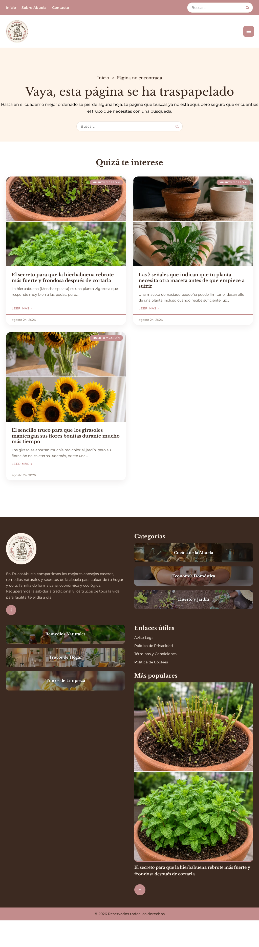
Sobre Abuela (34, 7)
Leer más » (35, 308)
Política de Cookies (151, 662)
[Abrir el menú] (248, 31)
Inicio (11, 7)
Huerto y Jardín (106, 182)
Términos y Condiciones (155, 654)
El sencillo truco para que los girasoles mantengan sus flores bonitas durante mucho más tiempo (66, 435)
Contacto (60, 7)
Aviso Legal (144, 637)
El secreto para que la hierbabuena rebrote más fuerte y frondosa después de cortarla (63, 277)
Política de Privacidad (153, 645)
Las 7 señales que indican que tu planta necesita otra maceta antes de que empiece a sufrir (192, 280)
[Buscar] (247, 7)
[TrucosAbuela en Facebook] (11, 610)
